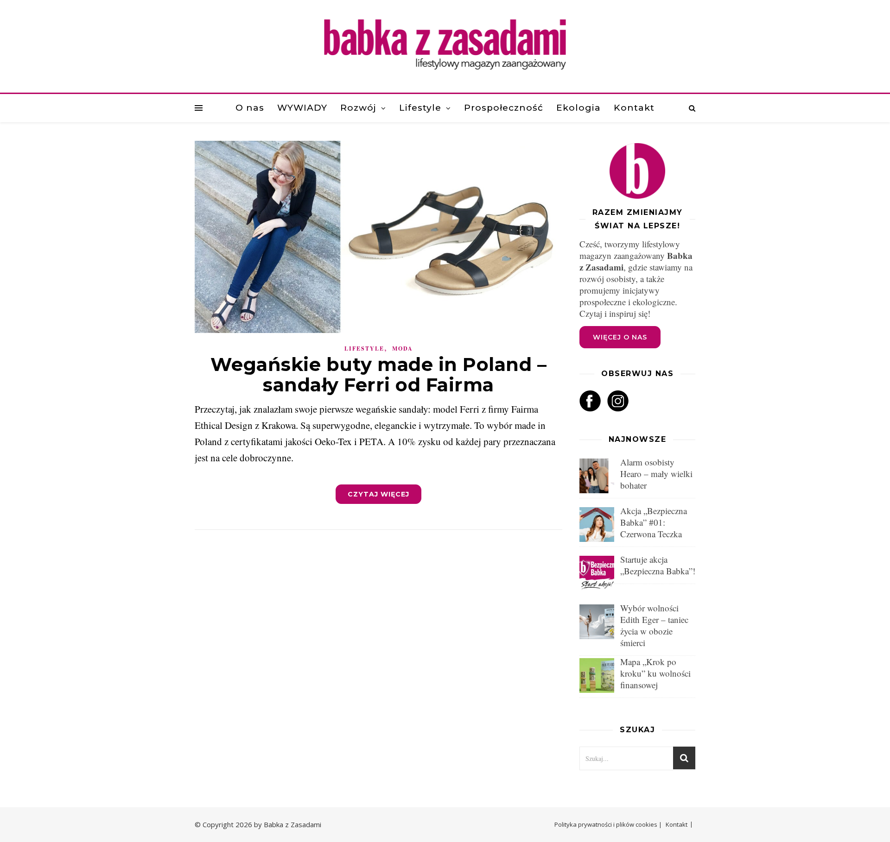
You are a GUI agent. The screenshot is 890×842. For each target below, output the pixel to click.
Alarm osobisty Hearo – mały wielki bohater (656, 473)
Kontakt (634, 107)
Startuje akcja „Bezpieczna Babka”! (657, 565)
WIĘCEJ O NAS (620, 337)
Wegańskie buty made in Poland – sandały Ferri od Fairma (378, 374)
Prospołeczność (503, 107)
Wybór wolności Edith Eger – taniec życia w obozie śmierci (654, 625)
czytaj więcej (378, 494)
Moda (402, 348)
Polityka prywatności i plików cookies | (608, 824)
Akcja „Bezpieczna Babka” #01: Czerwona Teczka (653, 522)
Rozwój (358, 107)
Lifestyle (420, 107)
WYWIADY (302, 107)
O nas (249, 107)
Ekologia (578, 107)
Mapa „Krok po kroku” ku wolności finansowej (655, 673)
